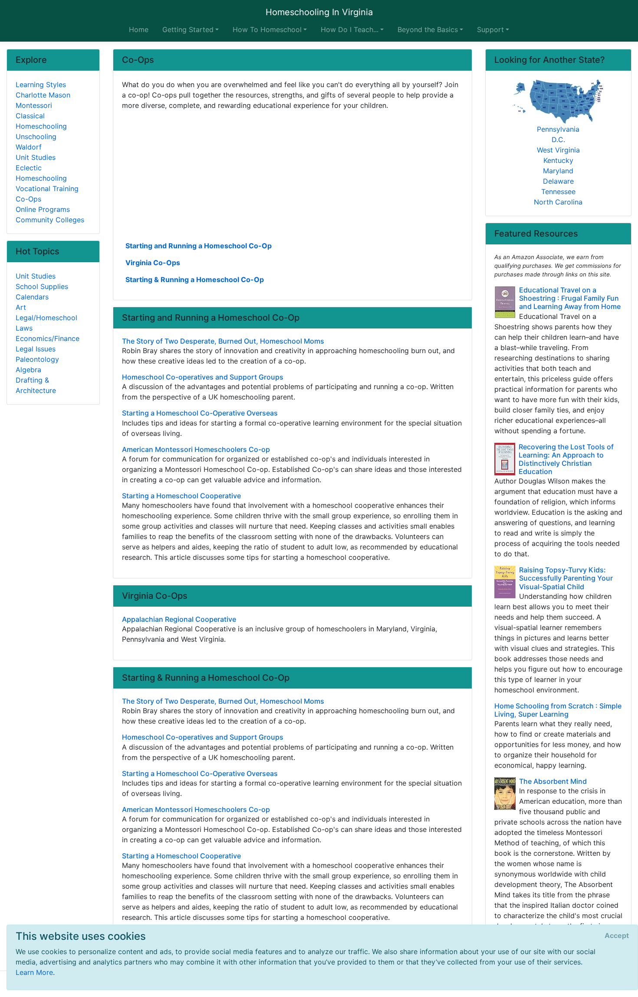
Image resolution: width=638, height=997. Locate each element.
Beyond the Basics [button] (428, 29)
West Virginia (558, 150)
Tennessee (558, 191)
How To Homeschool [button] (267, 29)
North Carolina (558, 202)
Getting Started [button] (188, 29)
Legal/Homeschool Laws (46, 322)
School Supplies (42, 286)
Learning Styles (41, 84)
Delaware (558, 181)
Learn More (34, 972)
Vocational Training (47, 188)
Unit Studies (36, 157)
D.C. (558, 139)
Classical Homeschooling (41, 120)
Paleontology (37, 359)
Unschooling (36, 136)
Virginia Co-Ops (152, 262)
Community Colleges (50, 219)
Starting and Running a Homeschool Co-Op (198, 245)
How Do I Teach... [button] (349, 29)
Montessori (34, 105)
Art (21, 307)
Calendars (32, 296)
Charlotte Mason (43, 95)
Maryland (558, 170)
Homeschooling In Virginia (319, 12)
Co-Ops (28, 199)
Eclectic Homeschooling (41, 172)
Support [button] (490, 29)
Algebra (28, 369)
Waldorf (29, 147)
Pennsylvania (558, 129)
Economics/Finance (47, 338)
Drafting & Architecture (36, 385)
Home (138, 29)
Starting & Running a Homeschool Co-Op (194, 279)
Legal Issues (36, 348)
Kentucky (558, 160)
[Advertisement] (292, 174)
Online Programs (43, 209)
